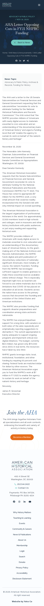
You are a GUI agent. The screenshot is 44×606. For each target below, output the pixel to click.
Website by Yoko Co (22, 601)
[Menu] (39, 4)
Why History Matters (22, 512)
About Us (22, 540)
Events (22, 523)
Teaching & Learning (22, 518)
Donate (22, 562)
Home (4, 53)
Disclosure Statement (22, 579)
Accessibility (22, 573)
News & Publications (22, 534)
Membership (22, 545)
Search (22, 557)
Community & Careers (22, 529)
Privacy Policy (22, 568)
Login (22, 551)
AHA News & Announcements (20, 53)
